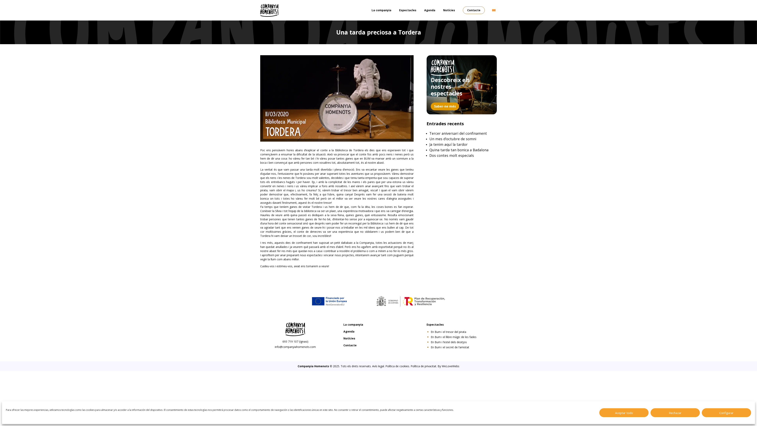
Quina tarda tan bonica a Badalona (459, 150)
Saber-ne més (445, 106)
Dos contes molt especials (451, 155)
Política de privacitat (423, 366)
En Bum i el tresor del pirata (448, 332)
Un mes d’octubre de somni (452, 138)
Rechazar (675, 413)
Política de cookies (397, 366)
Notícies (449, 10)
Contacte (473, 10)
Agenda (429, 10)
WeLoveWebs (450, 366)
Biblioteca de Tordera (349, 150)
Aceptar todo (624, 413)
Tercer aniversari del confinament (458, 133)
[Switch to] (494, 10)
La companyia (381, 10)
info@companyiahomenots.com (295, 347)
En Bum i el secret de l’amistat (450, 347)
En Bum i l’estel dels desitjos (449, 342)
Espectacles (407, 10)
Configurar (726, 413)
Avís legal (378, 366)
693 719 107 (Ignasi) (295, 341)
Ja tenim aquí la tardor (448, 144)
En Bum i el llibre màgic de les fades (453, 337)
